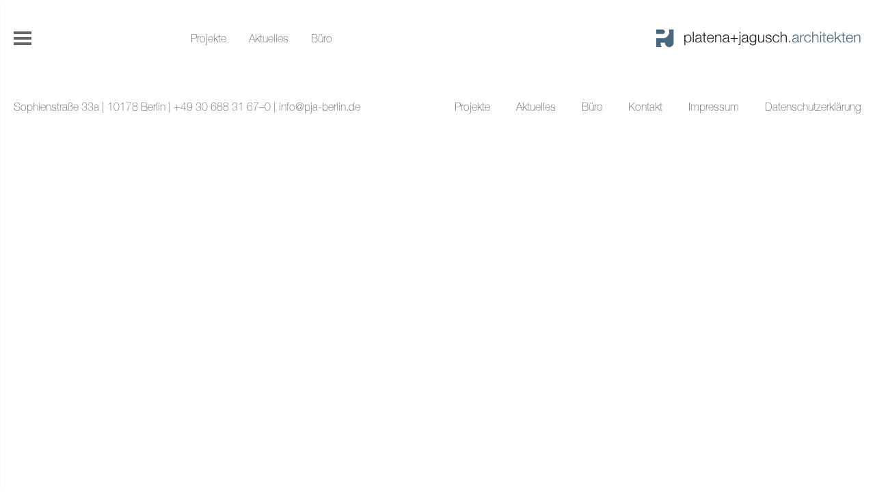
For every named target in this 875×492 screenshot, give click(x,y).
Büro (321, 38)
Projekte (208, 38)
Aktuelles (268, 38)
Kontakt (645, 106)
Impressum (713, 106)
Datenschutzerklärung (813, 106)
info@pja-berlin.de (319, 106)
